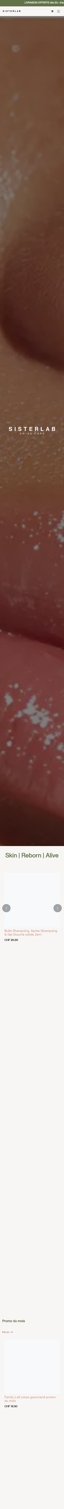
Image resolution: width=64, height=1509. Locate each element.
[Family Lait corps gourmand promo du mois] (32, 1366)
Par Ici (5, 1332)
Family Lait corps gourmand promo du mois (30, 1399)
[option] (32, 1374)
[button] (6, 908)
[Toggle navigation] (58, 11)
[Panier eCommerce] (52, 11)
